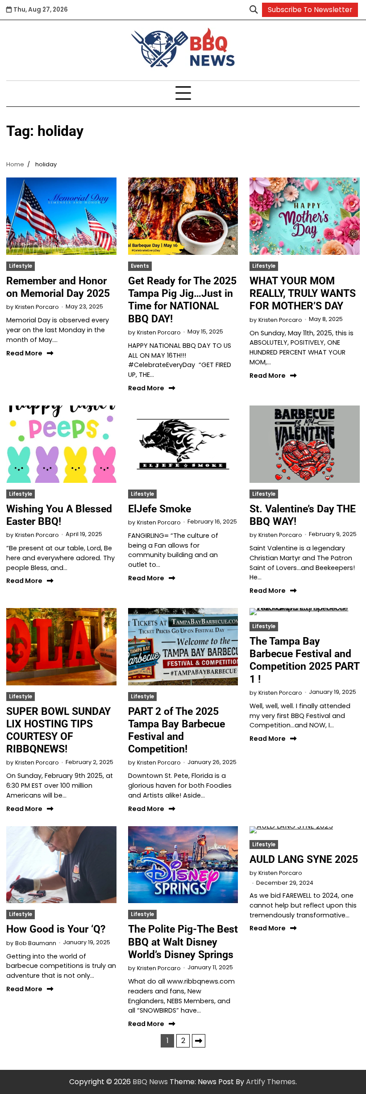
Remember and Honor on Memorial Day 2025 (59, 287)
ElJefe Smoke (159, 509)
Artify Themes (270, 1082)
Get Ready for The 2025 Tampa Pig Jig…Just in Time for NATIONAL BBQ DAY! (182, 300)
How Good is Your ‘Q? (55, 929)
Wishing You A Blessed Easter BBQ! (59, 515)
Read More (24, 353)
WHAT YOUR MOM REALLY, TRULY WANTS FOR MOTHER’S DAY (303, 293)
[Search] (253, 10)
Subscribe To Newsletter (310, 9)
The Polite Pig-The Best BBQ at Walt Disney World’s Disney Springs (183, 941)
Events (140, 266)
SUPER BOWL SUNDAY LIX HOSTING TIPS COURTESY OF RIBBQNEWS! (58, 730)
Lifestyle (20, 266)
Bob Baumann (35, 943)
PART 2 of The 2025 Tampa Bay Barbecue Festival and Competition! (176, 730)
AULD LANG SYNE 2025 (304, 859)
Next (198, 1041)
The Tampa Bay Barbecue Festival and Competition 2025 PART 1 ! (304, 660)
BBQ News (150, 1082)
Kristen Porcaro (37, 307)
